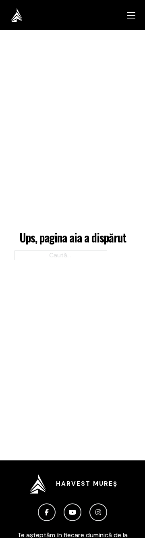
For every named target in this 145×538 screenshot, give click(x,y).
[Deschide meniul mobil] (131, 15)
